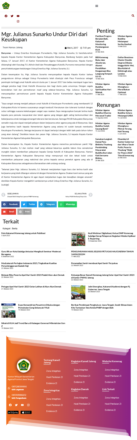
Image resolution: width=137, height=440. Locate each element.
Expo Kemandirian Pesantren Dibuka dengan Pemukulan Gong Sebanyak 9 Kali (39, 306)
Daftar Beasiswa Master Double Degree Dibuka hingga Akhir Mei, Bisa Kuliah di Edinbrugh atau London (126, 65)
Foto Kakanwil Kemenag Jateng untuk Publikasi (23, 233)
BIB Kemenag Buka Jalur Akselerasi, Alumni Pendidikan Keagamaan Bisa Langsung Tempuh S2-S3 (103, 67)
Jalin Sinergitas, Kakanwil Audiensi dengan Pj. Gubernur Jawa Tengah (109, 287)
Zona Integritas (53, 371)
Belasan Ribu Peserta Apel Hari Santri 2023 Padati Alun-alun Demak (32, 275)
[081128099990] (9, 388)
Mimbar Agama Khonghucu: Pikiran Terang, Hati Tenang (125, 127)
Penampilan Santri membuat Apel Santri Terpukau (94, 263)
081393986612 (19, 395)
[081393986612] (9, 396)
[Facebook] (6, 16)
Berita (14, 228)
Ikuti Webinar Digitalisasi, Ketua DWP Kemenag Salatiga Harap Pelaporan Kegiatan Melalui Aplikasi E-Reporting (111, 236)
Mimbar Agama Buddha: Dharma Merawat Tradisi (103, 113)
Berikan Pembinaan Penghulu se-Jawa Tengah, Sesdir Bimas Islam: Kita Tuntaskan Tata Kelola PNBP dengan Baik (101, 306)
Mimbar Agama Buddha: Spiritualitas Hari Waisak (103, 88)
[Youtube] (18, 16)
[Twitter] (12, 16)
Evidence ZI (51, 383)
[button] (97, 6)
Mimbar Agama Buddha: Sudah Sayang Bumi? (102, 126)
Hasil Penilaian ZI (54, 377)
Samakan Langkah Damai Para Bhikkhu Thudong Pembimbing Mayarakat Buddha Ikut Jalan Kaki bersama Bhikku (103, 148)
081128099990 (19, 386)
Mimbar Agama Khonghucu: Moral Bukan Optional (125, 88)
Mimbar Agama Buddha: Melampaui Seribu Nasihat (125, 40)
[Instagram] (18, 21)
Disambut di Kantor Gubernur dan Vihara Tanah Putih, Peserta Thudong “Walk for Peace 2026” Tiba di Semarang (126, 147)
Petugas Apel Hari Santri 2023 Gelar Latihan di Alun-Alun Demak (31, 286)
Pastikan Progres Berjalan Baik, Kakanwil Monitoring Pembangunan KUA (103, 43)
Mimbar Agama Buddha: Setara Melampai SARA (125, 113)
